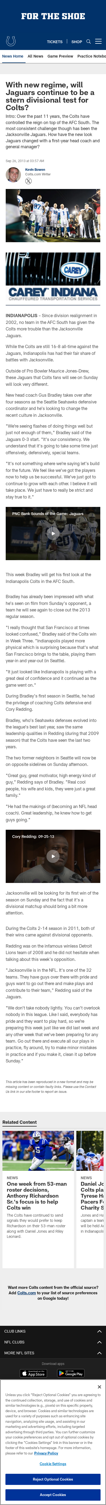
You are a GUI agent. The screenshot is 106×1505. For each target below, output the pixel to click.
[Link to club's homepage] (10, 39)
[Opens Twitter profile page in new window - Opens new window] (28, 181)
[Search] (88, 41)
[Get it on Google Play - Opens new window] (71, 1376)
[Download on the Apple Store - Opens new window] (33, 1373)
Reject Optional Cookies (53, 1479)
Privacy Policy (46, 1453)
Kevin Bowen (35, 169)
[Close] (99, 1387)
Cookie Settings (53, 1464)
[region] (53, 1442)
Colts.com (26, 1293)
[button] (53, 533)
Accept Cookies (53, 1495)
